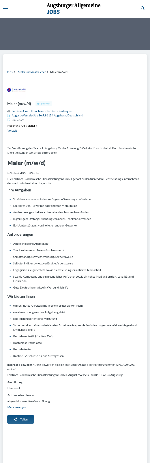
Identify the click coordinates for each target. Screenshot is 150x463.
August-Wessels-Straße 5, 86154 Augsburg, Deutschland (47, 115)
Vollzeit (12, 130)
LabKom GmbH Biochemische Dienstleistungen (42, 111)
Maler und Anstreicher (32, 72)
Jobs (10, 72)
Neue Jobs (129, 60)
